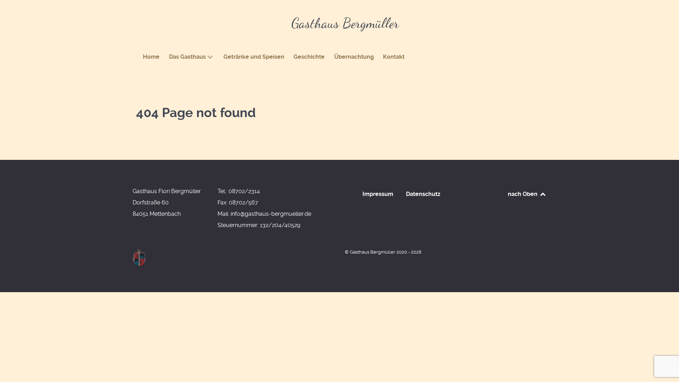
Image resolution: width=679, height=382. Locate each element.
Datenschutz (423, 194)
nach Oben (523, 194)
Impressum (377, 194)
